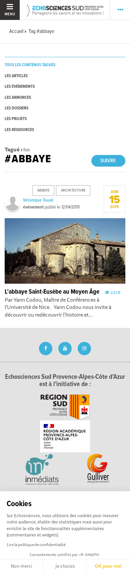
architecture (73, 190)
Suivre (108, 160)
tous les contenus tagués (30, 65)
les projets (16, 119)
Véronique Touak (38, 200)
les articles (16, 76)
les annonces (18, 97)
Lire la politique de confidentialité (36, 544)
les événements (20, 86)
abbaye (43, 190)
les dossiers (16, 108)
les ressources (19, 130)
